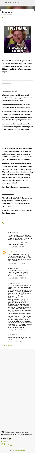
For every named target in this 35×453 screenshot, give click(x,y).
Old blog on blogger (7, 445)
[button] (3, 17)
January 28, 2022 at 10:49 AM (17, 263)
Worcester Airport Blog (12, 3)
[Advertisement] (17, 369)
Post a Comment (8, 345)
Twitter (3, 443)
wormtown (11, 252)
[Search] (33, 3)
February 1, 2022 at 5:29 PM (16, 330)
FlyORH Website (6, 440)
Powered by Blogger (18, 450)
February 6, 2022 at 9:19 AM (16, 341)
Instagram (4, 441)
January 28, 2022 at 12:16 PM (17, 278)
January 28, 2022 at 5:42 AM (16, 247)
